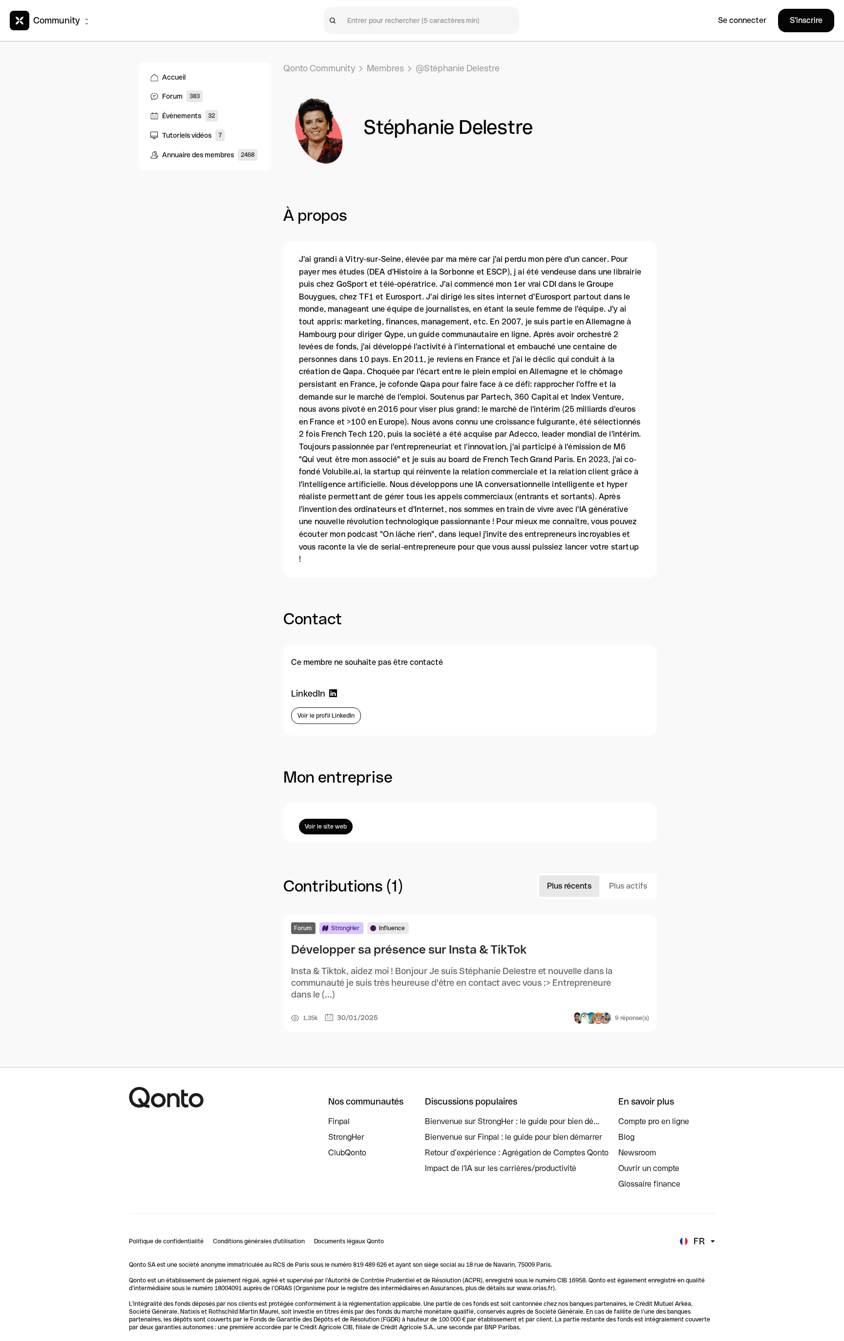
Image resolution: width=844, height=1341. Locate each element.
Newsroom (637, 1152)
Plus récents (569, 886)
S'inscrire (806, 20)
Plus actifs (628, 886)
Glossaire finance (649, 1184)
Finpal (339, 1121)
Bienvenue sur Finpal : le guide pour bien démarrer (513, 1137)
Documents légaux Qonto (349, 1241)
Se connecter (742, 20)
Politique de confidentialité (166, 1241)
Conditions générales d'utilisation (259, 1241)
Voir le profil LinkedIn (326, 715)
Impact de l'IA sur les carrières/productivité (500, 1168)
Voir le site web (326, 826)
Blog (626, 1137)
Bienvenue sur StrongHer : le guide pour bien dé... (512, 1121)
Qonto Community (319, 68)
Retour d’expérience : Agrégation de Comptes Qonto (517, 1152)
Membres (385, 68)
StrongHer (346, 1137)
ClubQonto (347, 1152)
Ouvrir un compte (648, 1168)
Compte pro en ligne (653, 1121)
